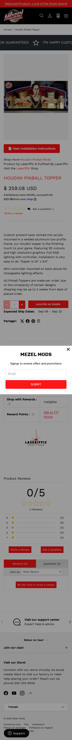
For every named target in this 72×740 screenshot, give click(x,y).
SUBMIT (36, 384)
